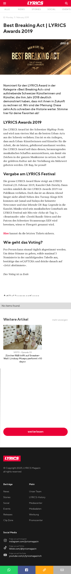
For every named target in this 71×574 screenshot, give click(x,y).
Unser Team (35, 491)
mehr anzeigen (60, 319)
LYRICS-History (37, 497)
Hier (6, 233)
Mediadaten (35, 508)
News (6, 491)
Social (6, 503)
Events (6, 508)
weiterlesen (35, 432)
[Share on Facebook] (27, 570)
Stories (6, 497)
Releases (7, 514)
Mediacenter (35, 503)
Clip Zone (8, 520)
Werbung (34, 514)
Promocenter (36, 520)
